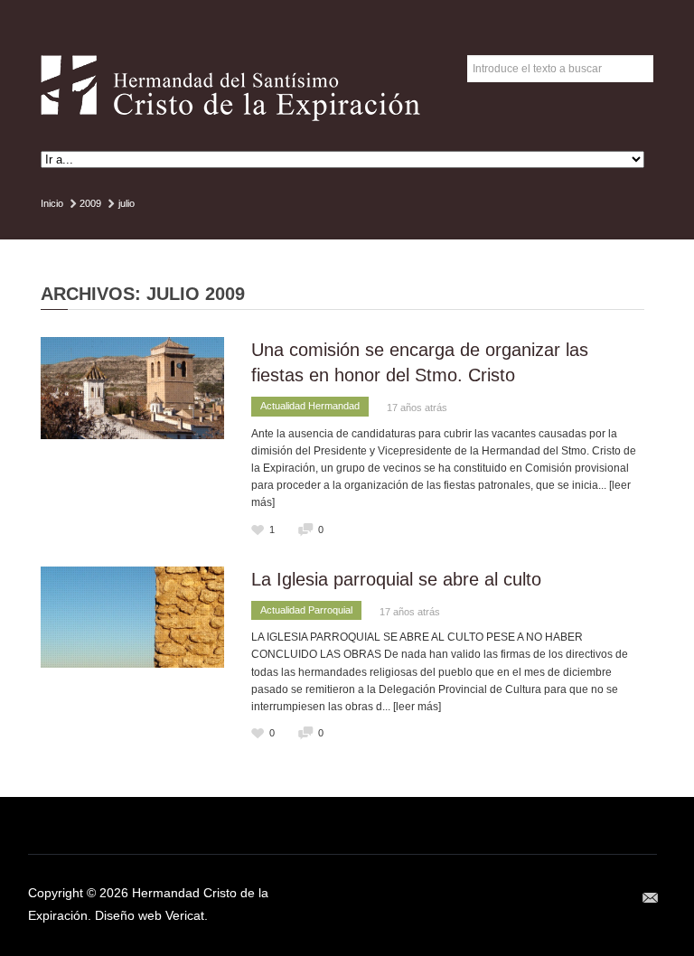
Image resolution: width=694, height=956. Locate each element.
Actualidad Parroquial (306, 610)
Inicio (52, 203)
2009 (90, 203)
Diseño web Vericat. (151, 915)
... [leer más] (411, 706)
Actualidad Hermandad (310, 405)
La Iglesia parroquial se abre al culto (396, 579)
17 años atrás (417, 407)
